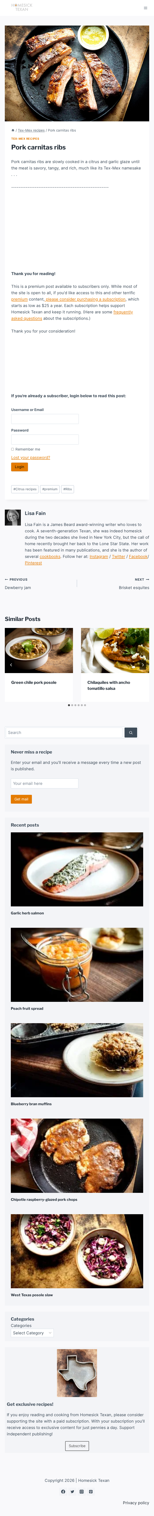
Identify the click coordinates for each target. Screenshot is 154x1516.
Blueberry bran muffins (31, 1104)
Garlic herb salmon (27, 913)
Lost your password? (30, 457)
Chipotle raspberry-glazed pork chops (44, 1199)
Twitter (118, 556)
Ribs (67, 489)
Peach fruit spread (27, 1008)
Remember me (27, 449)
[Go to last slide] (11, 665)
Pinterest (33, 562)
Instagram (99, 556)
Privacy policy (136, 1502)
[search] (131, 733)
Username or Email (27, 410)
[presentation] (39, 650)
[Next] (143, 665)
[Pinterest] (91, 1492)
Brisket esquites (134, 583)
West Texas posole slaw (32, 1295)
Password (19, 430)
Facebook (138, 556)
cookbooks (50, 556)
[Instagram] (82, 1492)
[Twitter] (72, 1492)
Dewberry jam (18, 583)
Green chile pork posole (34, 682)
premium (19, 299)
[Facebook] (63, 1492)
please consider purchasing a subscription (85, 299)
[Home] (13, 130)
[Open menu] (145, 8)
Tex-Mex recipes (25, 138)
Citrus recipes (24, 489)
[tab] (69, 705)
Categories (21, 1325)
